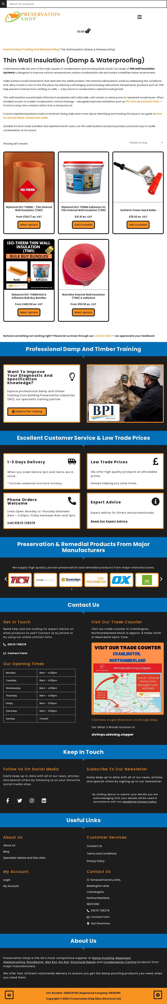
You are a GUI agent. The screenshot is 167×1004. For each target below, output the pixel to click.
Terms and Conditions (102, 853)
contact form (103, 336)
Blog (6, 851)
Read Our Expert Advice (109, 521)
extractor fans (150, 101)
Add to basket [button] (83, 224)
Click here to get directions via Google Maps (124, 720)
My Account (11, 886)
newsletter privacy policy (139, 801)
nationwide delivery (53, 973)
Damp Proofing (103, 958)
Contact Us (94, 846)
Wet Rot (51, 962)
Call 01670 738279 (21, 523)
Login (6, 880)
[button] (5, 578)
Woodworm (35, 962)
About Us (9, 845)
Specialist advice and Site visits (24, 858)
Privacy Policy (96, 861)
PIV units (131, 101)
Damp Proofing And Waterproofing (36, 49)
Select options (29, 224)
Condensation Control (120, 962)
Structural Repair (84, 962)
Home (7, 49)
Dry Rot (64, 962)
